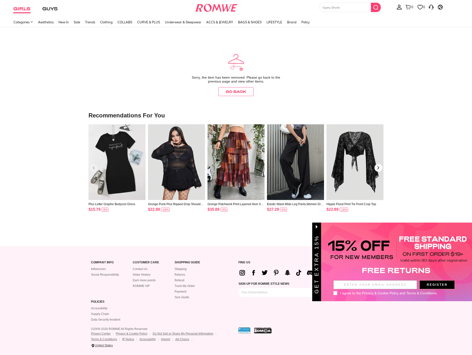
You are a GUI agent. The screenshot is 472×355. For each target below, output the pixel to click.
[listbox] (399, 7)
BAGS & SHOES (250, 22)
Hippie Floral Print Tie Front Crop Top (351, 204)
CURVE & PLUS (148, 22)
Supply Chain (100, 314)
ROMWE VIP (141, 286)
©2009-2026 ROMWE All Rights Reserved (119, 329)
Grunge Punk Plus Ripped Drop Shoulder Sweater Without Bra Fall (175, 204)
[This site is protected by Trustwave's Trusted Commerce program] (244, 330)
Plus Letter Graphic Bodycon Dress (111, 204)
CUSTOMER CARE (146, 262)
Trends (90, 22)
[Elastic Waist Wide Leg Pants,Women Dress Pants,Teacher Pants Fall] (295, 162)
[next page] (378, 168)
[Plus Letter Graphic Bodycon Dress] (117, 162)
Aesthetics (46, 22)
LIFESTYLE (274, 22)
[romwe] (216, 7)
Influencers (98, 269)
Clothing (106, 22)
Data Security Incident (105, 319)
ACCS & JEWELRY (219, 22)
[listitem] (117, 174)
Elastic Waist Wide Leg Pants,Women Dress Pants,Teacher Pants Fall (295, 204)
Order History (141, 274)
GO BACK (236, 91)
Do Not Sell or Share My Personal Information (183, 333)
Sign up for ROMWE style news (263, 283)
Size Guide (182, 297)
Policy (305, 22)
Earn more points (144, 280)
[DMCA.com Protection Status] (263, 330)
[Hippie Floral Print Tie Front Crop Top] (355, 162)
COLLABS (125, 22)
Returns (180, 274)
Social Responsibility (105, 274)
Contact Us (140, 269)
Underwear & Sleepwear (183, 22)
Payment (180, 291)
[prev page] (94, 168)
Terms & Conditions (104, 339)
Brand (291, 22)
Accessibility (99, 308)
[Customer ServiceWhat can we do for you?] (431, 7)
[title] (236, 115)
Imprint (165, 339)
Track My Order (185, 286)
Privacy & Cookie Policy (132, 333)
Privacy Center (101, 333)
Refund (179, 280)
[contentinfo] (94, 209)
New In (64, 22)
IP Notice (128, 339)
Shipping (181, 269)
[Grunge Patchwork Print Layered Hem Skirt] (236, 162)
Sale (77, 22)
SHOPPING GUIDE (187, 262)
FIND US (244, 262)
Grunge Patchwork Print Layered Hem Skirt (235, 204)
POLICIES (97, 301)
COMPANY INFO (102, 262)
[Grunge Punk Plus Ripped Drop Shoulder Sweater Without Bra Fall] (176, 162)
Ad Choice (182, 339)
